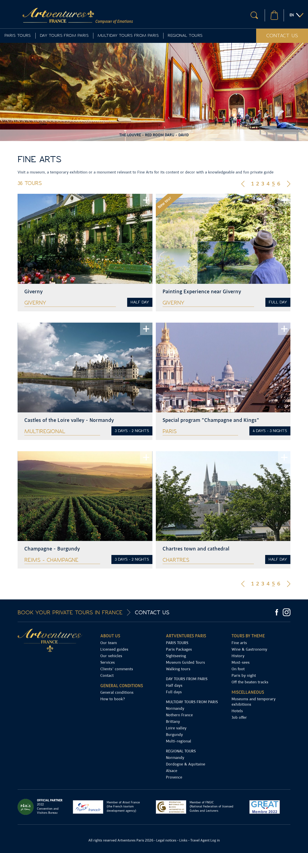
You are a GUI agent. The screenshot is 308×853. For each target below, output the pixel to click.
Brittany (173, 722)
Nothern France (179, 715)
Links (183, 840)
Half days (174, 686)
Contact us (282, 35)
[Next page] (288, 183)
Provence (174, 777)
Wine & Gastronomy (249, 650)
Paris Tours (18, 35)
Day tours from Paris (64, 35)
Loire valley (176, 728)
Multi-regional (178, 741)
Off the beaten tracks (250, 682)
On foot (238, 669)
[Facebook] (276, 612)
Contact (107, 676)
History (238, 656)
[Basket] (274, 15)
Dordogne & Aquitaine (185, 764)
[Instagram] (286, 612)
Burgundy (174, 735)
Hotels (237, 711)
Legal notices (166, 840)
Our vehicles (111, 656)
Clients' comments (116, 669)
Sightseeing (176, 656)
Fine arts (239, 643)
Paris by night (244, 676)
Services (107, 663)
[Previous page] (243, 183)
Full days (174, 692)
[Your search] (254, 15)
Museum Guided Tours (185, 663)
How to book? (112, 699)
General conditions (116, 693)
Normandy (175, 709)
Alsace (171, 771)
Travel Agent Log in (205, 840)
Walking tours (178, 669)
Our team (108, 643)
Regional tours (185, 35)
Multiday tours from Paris (128, 35)
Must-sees (241, 663)
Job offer (239, 718)
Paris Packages (179, 650)
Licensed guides (114, 650)
